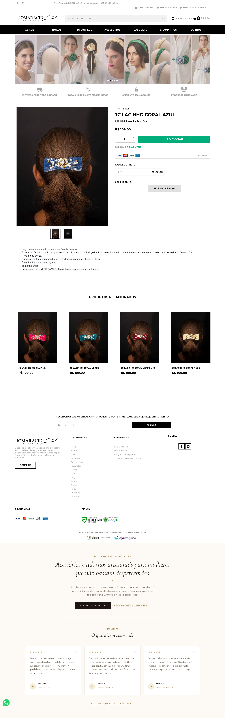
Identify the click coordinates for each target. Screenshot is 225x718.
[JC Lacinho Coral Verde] (89, 354)
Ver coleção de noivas (93, 605)
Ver (37, 395)
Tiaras (73, 489)
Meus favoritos (168, 7)
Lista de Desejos (167, 188)
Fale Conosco (146, 7)
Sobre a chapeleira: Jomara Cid (129, 458)
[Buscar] (163, 18)
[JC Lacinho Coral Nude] (191, 354)
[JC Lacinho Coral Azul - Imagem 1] (55, 234)
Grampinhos (77, 462)
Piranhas (75, 485)
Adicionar (174, 139)
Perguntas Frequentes (125, 454)
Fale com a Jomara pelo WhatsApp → (112, 703)
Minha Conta (182, 18)
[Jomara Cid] (37, 18)
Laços (126, 108)
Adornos (75, 496)
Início (118, 108)
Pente (74, 481)
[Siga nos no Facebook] (17, 3)
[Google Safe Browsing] (111, 519)
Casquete (76, 458)
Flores (74, 469)
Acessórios (76, 454)
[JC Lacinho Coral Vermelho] (140, 354)
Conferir (25, 465)
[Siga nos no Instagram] (23, 3)
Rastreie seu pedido (195, 7)
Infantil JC (75, 450)
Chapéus (75, 492)
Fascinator (76, 466)
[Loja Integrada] (125, 537)
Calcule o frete (125, 165)
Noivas (74, 446)
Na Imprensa (120, 450)
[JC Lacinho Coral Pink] (37, 354)
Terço (73, 477)
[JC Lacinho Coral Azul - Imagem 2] (68, 234)
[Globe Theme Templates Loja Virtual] (98, 538)
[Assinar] (151, 425)
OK (157, 172)
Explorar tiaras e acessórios (130, 605)
